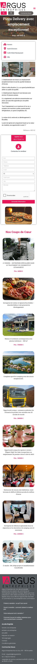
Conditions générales (9, 643)
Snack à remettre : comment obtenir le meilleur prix (18, 608)
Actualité (4, 633)
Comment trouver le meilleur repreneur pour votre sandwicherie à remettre (17, 618)
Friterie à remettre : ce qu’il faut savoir (15, 603)
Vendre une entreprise (9, 628)
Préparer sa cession (8, 635)
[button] (34, 8)
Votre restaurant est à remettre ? (14, 613)
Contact (4, 641)
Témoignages (6, 638)
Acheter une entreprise (9, 630)
